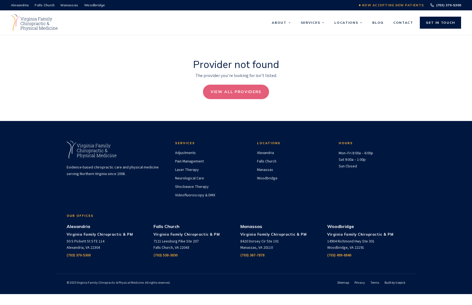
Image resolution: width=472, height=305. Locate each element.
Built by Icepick (395, 282)
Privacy (360, 282)
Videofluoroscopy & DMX (195, 195)
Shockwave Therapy (192, 186)
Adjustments (185, 153)
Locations (346, 22)
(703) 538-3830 (166, 255)
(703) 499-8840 (339, 255)
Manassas (69, 5)
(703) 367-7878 (252, 255)
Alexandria (20, 5)
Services (310, 22)
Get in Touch (440, 22)
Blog (378, 22)
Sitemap (343, 282)
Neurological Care (189, 178)
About (279, 22)
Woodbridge (94, 5)
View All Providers (236, 91)
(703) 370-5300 (448, 5)
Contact (403, 22)
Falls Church (45, 5)
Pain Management (189, 161)
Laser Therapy (187, 170)
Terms (374, 282)
